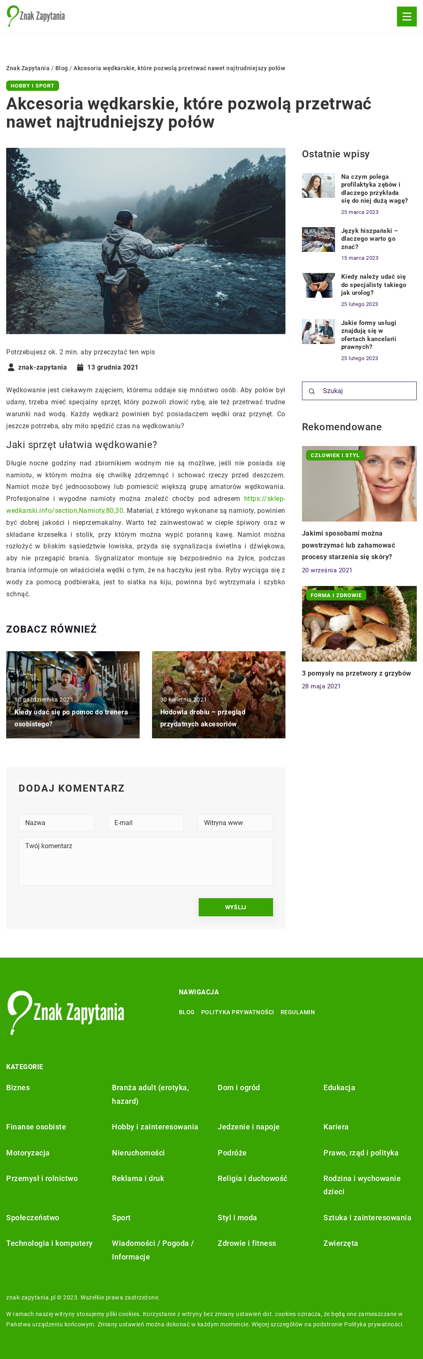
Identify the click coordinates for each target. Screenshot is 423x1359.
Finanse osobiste (36, 1126)
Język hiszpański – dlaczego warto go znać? (369, 239)
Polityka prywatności (237, 1012)
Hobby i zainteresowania (155, 1126)
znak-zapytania (42, 367)
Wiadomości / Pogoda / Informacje (153, 1250)
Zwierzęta (341, 1243)
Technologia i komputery (49, 1243)
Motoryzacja (28, 1152)
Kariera (336, 1126)
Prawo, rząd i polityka (361, 1152)
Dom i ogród (239, 1087)
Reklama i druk (138, 1178)
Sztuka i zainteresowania (367, 1217)
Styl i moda (237, 1217)
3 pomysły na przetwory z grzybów (356, 673)
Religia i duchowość (253, 1178)
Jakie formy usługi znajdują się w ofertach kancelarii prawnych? (369, 335)
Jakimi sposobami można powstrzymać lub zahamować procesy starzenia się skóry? (348, 545)
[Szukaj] (312, 391)
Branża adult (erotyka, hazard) (150, 1094)
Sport (121, 1217)
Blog (187, 1012)
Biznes (18, 1087)
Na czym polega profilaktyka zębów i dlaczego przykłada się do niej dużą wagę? (374, 189)
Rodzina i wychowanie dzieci (362, 1185)
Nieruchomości (138, 1152)
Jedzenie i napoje (249, 1126)
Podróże (232, 1152)
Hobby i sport (33, 86)
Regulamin (297, 1012)
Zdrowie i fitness (247, 1243)
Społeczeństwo (32, 1217)
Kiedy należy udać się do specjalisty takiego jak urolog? (373, 284)
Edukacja (339, 1087)
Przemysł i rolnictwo (42, 1178)
